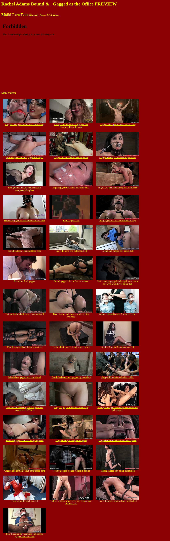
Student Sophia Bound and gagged (117, 347)
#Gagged (33, 15)
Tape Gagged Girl (71, 220)
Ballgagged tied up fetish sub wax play (117, 220)
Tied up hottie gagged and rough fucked (71, 347)
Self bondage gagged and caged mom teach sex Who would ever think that (117, 282)
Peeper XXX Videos (49, 15)
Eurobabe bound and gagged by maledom (71, 377)
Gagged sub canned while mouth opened (117, 440)
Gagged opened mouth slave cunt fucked (118, 501)
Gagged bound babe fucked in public (71, 157)
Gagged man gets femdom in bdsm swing (24, 124)
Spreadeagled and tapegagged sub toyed (24, 157)
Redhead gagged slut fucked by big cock (24, 440)
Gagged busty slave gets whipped (71, 440)
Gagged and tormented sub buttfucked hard (24, 471)
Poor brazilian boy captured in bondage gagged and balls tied (24, 535)
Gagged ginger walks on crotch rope (71, 407)
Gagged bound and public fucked (71, 251)
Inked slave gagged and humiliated (24, 377)
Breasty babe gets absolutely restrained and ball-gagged (117, 408)
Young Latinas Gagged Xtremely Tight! (117, 314)
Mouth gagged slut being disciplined (118, 471)
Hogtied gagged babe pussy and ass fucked (117, 187)
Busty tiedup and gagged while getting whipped (71, 315)
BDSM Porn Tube (14, 15)
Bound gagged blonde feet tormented (71, 281)
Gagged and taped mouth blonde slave (117, 124)
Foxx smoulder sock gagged (24, 501)
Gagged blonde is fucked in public (117, 377)
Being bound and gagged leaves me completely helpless (24, 189)
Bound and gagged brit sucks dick (117, 251)
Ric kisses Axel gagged (24, 281)
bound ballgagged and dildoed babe (24, 251)
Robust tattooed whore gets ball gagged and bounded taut (71, 502)
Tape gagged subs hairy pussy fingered (71, 187)
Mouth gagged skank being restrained (24, 347)
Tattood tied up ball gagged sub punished (24, 314)
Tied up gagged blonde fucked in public (71, 471)
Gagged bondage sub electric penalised (117, 157)
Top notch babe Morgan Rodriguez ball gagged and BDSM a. (24, 408)
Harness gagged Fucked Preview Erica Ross (24, 220)
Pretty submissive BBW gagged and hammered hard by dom (71, 125)
